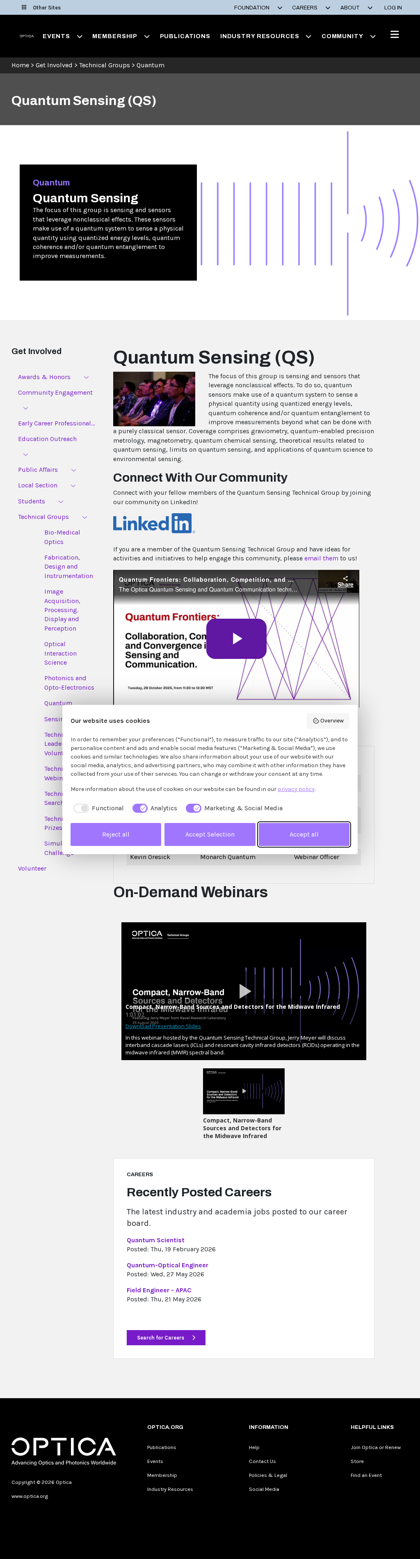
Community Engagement (55, 392)
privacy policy (296, 789)
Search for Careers (161, 1338)
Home (20, 65)
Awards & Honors (44, 377)
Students (31, 501)
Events (155, 1461)
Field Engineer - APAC (159, 1290)
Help (254, 1447)
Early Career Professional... (56, 423)
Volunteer (32, 868)
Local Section (37, 485)
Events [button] (56, 36)
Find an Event (366, 1475)
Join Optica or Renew (376, 1447)
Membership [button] (114, 36)
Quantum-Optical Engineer (167, 1265)
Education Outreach (47, 439)
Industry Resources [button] (259, 36)
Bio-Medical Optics (62, 536)
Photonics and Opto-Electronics (69, 682)
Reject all (116, 834)
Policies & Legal (268, 1475)
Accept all (304, 834)
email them (321, 558)
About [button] (350, 8)
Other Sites (47, 8)
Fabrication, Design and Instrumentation (68, 566)
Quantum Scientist (156, 1240)
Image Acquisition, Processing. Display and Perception (62, 609)
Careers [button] (305, 8)
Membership (162, 1475)
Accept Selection (210, 834)
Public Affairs (38, 469)
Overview (332, 720)
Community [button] (342, 36)
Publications (185, 36)
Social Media (264, 1489)
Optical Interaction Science (60, 653)
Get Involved (54, 65)
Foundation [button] (252, 8)
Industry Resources (170, 1489)
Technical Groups (104, 65)
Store (357, 1461)
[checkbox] (97, 808)
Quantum (150, 65)
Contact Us (262, 1461)
